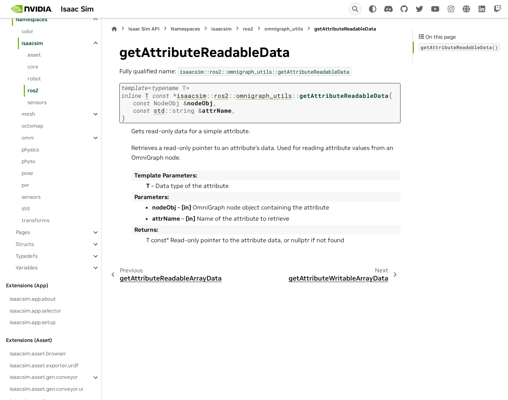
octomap (32, 125)
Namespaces (31, 19)
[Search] (355, 9)
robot (34, 78)
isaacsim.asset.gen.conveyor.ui (46, 388)
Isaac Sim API (144, 29)
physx (28, 161)
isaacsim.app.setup (32, 322)
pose (27, 173)
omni (27, 137)
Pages (23, 232)
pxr (25, 185)
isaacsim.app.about (33, 298)
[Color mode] (372, 9)
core (33, 66)
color (27, 31)
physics (30, 149)
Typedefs (27, 256)
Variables (27, 267)
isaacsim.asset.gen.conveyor (44, 377)
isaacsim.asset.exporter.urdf (44, 365)
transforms (35, 220)
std (25, 208)
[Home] (114, 29)
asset (34, 55)
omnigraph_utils (283, 29)
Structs (25, 244)
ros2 (33, 90)
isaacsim (32, 43)
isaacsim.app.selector (35, 310)
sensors (37, 102)
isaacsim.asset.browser (38, 353)
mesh (28, 114)
